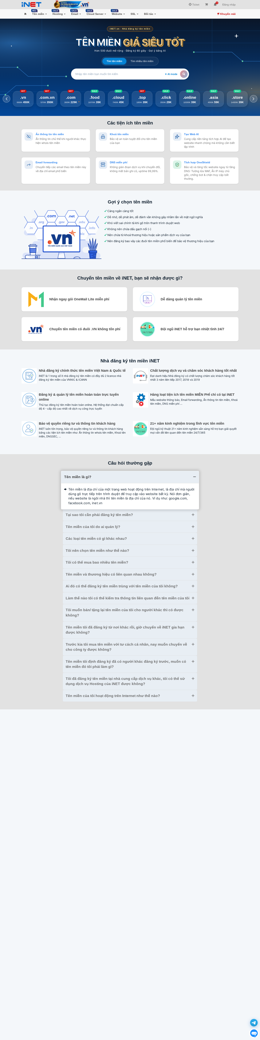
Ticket (195, 4)
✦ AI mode (171, 74)
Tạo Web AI (191, 134)
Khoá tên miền (119, 134)
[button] (25, 14)
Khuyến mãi (227, 13)
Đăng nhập (229, 4)
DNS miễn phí (118, 162)
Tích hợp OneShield (197, 162)
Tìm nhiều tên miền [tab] (142, 61)
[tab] (130, 477)
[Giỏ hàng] (206, 4)
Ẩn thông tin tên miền (50, 134)
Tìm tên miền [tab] (114, 61)
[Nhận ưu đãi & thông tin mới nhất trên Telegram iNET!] (254, 1022)
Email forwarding (46, 162)
